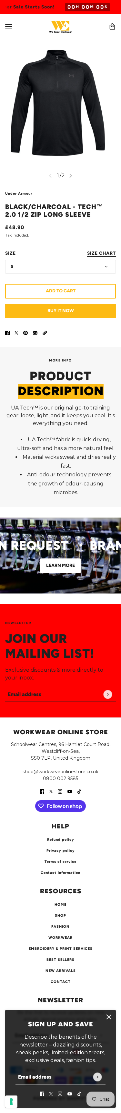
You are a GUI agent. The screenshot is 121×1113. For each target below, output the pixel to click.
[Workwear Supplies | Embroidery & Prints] (60, 26)
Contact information (60, 873)
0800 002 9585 (60, 778)
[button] (45, 332)
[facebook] (42, 1093)
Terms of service (60, 862)
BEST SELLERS (60, 960)
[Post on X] (16, 332)
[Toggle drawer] (8, 26)
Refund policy (60, 840)
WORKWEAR (60, 938)
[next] (70, 175)
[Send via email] (35, 332)
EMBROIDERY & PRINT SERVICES (61, 949)
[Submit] (97, 1076)
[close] (109, 1017)
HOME (60, 904)
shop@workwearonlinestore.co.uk (60, 772)
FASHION (60, 926)
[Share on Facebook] (7, 332)
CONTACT (61, 982)
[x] (51, 1093)
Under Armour (18, 193)
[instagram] (60, 1093)
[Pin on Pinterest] (25, 332)
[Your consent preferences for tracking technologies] (11, 1101)
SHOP (60, 915)
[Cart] (112, 26)
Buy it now (60, 310)
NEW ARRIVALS (60, 971)
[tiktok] (79, 1093)
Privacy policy (60, 851)
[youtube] (70, 1093)
